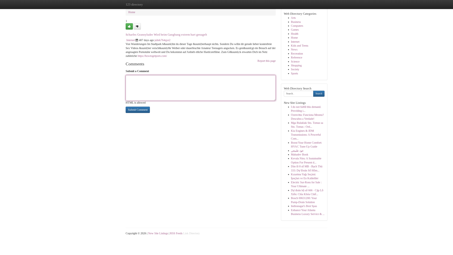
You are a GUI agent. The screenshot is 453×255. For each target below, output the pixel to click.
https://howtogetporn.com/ (152, 55)
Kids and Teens (299, 45)
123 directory (134, 4)
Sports (294, 73)
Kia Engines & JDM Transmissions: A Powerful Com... (306, 134)
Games (295, 29)
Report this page (266, 60)
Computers (297, 25)
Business (296, 21)
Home (131, 12)
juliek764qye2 (162, 40)
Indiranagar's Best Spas (304, 206)
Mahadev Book (299, 154)
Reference (296, 57)
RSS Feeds (176, 233)
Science (295, 61)
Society (295, 69)
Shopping (296, 65)
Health (294, 33)
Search (319, 93)
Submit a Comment (137, 71)
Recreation (297, 53)
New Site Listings (158, 233)
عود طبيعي (297, 150)
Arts (293, 17)
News (294, 49)
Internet (130, 40)
